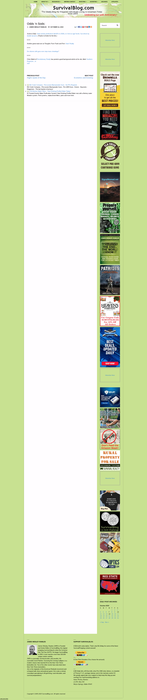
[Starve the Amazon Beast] (110, 439)
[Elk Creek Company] (110, 156)
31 (118, 618)
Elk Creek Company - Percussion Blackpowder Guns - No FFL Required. (52, 85)
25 (101, 618)
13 (106, 614)
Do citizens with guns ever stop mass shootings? (43, 51)
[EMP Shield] (110, 397)
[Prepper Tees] (110, 500)
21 (109, 616)
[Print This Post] (75, 27)
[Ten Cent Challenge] (110, 521)
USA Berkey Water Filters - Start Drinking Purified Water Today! (48, 91)
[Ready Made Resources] (110, 218)
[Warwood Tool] (110, 543)
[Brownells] (110, 90)
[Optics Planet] (110, 564)
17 (118, 614)
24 (118, 616)
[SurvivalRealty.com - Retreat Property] (110, 460)
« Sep (102, 622)
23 (115, 616)
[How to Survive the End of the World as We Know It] (110, 249)
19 (103, 616)
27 (106, 618)
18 (101, 616)
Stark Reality (70, 43)
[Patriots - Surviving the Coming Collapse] (110, 280)
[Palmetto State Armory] (110, 347)
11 (101, 614)
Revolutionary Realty (43, 59)
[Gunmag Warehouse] (110, 125)
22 (112, 616)
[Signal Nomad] (110, 187)
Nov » (107, 622)
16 (115, 614)
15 (112, 614)
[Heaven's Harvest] (110, 311)
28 (109, 618)
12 (103, 614)
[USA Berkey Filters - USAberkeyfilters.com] (110, 418)
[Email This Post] (77, 27)
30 (115, 618)
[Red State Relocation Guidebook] (110, 585)
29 (112, 618)
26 (103, 618)
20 (106, 616)
